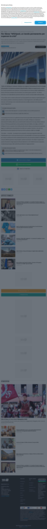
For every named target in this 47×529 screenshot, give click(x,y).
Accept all (40, 22)
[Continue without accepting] (45, 1)
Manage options (28, 22)
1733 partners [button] (8, 7)
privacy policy (14, 17)
